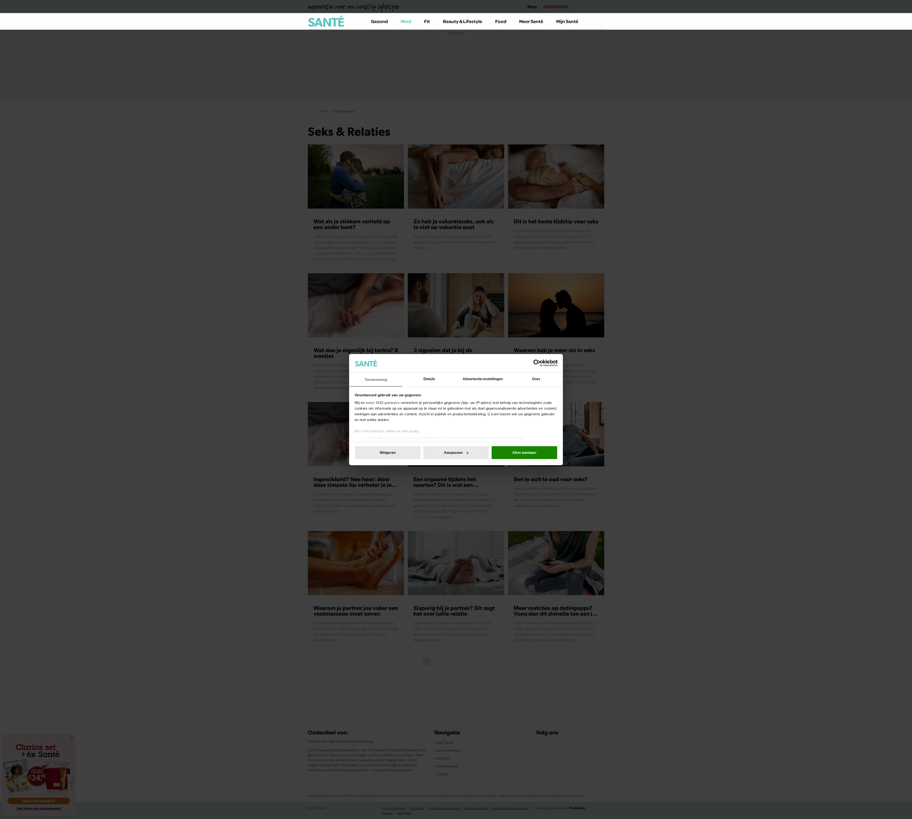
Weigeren (388, 452)
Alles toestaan (524, 452)
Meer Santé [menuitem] (531, 21)
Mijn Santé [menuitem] (567, 21)
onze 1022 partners (382, 402)
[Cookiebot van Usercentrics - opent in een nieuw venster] (537, 363)
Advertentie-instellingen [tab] (483, 379)
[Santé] (326, 21)
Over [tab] (536, 379)
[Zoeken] (600, 21)
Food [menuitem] (500, 21)
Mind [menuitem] (406, 21)
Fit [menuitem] (427, 21)
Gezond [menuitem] (379, 21)
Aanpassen (453, 452)
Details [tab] (429, 379)
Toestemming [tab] (376, 379)
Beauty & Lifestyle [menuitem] (462, 21)
